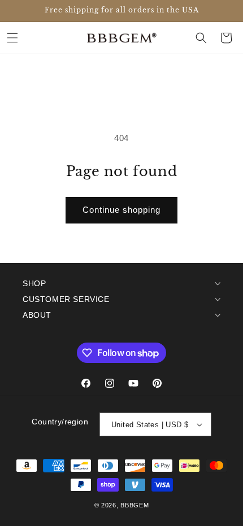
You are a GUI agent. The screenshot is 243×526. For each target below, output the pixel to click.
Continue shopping (121, 209)
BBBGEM (134, 505)
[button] (12, 37)
